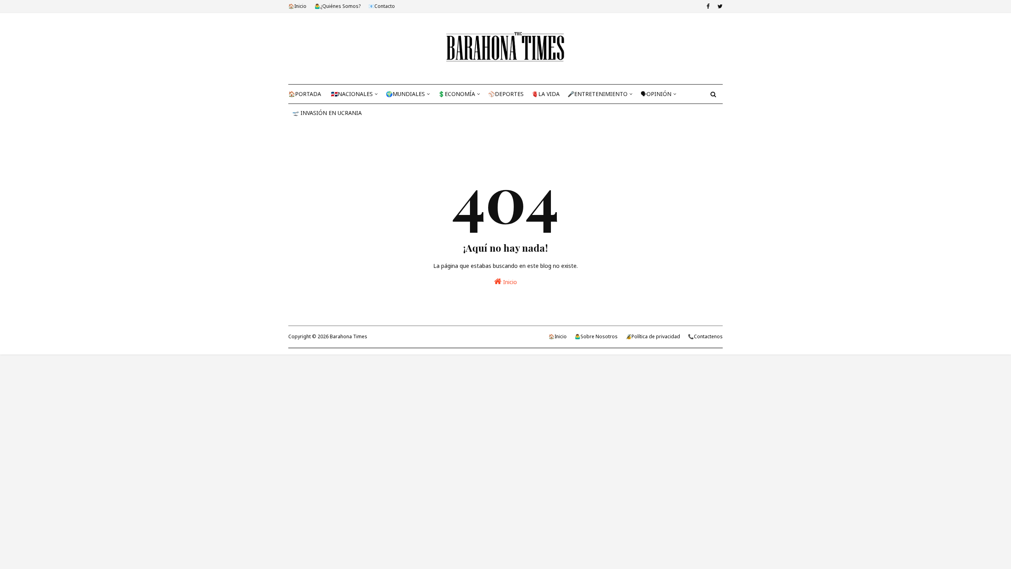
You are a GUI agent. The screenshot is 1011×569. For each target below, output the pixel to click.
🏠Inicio (297, 6)
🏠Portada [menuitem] (304, 94)
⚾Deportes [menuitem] (506, 94)
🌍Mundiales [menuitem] (405, 94)
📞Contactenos (705, 336)
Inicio (509, 282)
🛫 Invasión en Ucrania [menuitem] (327, 113)
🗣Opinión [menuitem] (656, 94)
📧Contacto (381, 6)
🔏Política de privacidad (653, 336)
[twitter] (719, 6)
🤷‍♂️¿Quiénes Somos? (337, 6)
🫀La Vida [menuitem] (546, 94)
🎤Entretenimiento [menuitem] (598, 94)
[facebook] (708, 6)
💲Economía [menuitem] (456, 94)
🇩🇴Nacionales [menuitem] (352, 94)
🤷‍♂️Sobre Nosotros (596, 336)
